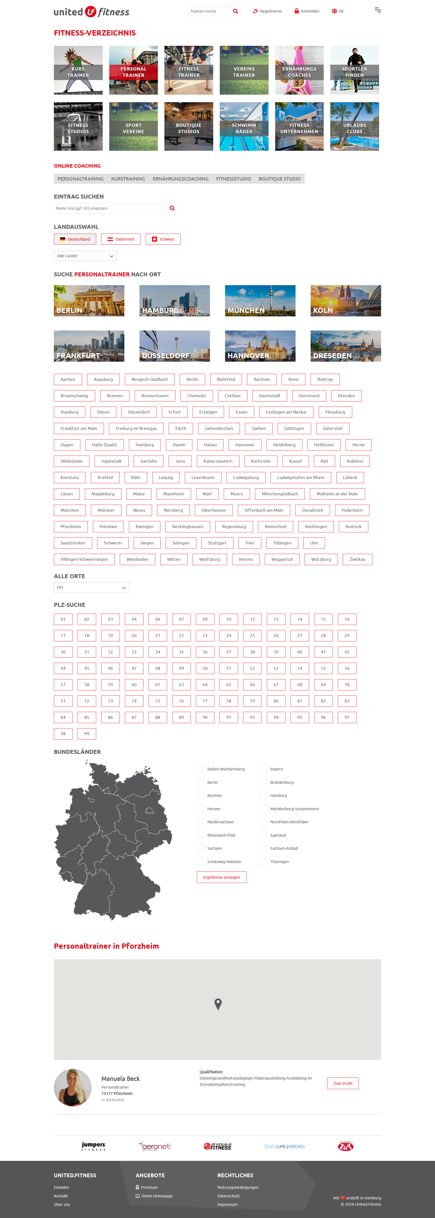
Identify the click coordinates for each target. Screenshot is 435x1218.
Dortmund (309, 395)
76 (181, 701)
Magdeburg (103, 493)
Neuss (139, 510)
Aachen (68, 379)
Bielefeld (226, 379)
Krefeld (105, 477)
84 (63, 717)
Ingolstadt (111, 461)
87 (134, 717)
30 (63, 651)
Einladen (61, 1187)
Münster (106, 510)
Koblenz (355, 461)
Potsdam (108, 526)
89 (181, 717)
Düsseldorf (139, 412)
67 (276, 684)
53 (276, 668)
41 (323, 651)
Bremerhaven (155, 395)
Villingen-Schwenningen (84, 559)
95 (299, 717)
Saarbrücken (73, 542)
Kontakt (61, 1196)
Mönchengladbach (280, 493)
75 (157, 701)
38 (252, 651)
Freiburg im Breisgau (136, 428)
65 (228, 684)
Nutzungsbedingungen (238, 1187)
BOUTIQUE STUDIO (280, 178)
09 (205, 619)
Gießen (259, 428)
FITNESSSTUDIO (233, 178)
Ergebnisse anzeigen (221, 877)
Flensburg (335, 412)
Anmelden (310, 11)
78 (228, 701)
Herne (358, 444)
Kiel (324, 461)
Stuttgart (217, 542)
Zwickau (358, 559)
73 (110, 701)
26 (276, 635)
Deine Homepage (157, 1196)
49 (181, 668)
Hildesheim (72, 461)
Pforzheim (71, 526)
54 (299, 668)
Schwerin (113, 542)
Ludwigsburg (246, 477)
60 (134, 684)
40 (299, 651)
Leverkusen (203, 477)
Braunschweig (74, 395)
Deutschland (79, 239)
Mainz (139, 493)
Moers (237, 493)
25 (252, 635)
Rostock (353, 526)
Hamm (179, 444)
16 (347, 619)
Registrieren (271, 11)
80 (276, 701)
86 (110, 717)
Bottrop (325, 379)
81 (299, 701)
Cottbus (233, 395)
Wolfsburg (209, 559)
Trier (250, 542)
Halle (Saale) (104, 444)
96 (323, 717)
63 (181, 684)
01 (63, 619)
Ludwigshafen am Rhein (300, 477)
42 (347, 651)
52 (252, 668)
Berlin (192, 379)
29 (347, 635)
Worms (246, 559)
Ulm (314, 542)
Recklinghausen (187, 526)
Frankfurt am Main (79, 428)
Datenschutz (229, 1196)
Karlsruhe (261, 461)
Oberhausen (214, 510)
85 (86, 717)
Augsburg (103, 379)
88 (157, 717)
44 (63, 668)
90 (205, 717)
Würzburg (321, 559)
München (70, 510)
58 (86, 684)
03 (110, 619)
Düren (103, 412)
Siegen (147, 542)
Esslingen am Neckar (286, 412)
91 (228, 717)
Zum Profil (343, 1083)
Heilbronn (324, 444)
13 (276, 619)
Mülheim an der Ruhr (337, 493)
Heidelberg (284, 444)
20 (134, 635)
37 (228, 651)
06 (157, 619)
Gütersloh (333, 428)
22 (181, 635)
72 (86, 701)
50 (205, 668)
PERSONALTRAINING (81, 178)
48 (157, 668)
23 (205, 635)
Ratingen (145, 526)
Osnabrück (312, 510)
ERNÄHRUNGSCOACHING (181, 178)
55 (323, 668)
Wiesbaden (138, 559)
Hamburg (145, 444)
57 (63, 684)
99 (86, 733)
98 (63, 733)
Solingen (181, 542)
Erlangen (208, 412)
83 (347, 701)
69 (323, 684)
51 (228, 668)
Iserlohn (148, 461)
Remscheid (275, 526)
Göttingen (294, 428)
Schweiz (167, 239)
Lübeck (350, 477)
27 (299, 635)
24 (228, 635)
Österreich (125, 239)
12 (252, 619)
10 (228, 619)
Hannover (245, 444)
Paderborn (352, 510)
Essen (241, 412)
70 (347, 684)
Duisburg (70, 412)
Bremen (115, 395)
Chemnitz (196, 395)
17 (63, 635)
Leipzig (166, 477)
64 (205, 684)
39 (276, 651)
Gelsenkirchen (219, 428)
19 (110, 635)
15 (323, 619)
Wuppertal (282, 559)
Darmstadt (269, 395)
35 (181, 651)
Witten (174, 559)
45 (86, 668)
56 (347, 668)
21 (157, 635)
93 (252, 717)
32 (110, 651)
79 (252, 701)
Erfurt (175, 412)
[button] (218, 1004)
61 (157, 684)
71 (63, 701)
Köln (135, 477)
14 (299, 619)
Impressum (227, 1204)
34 (157, 651)
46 (110, 668)
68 (299, 684)
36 (205, 651)
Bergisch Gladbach (150, 379)
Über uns (62, 1204)
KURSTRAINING (128, 178)
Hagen (67, 444)
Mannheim (173, 493)
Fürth (180, 428)
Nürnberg (173, 510)
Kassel (295, 461)
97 (347, 717)
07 (181, 619)
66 (252, 684)
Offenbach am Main (264, 510)
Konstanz (70, 477)
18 (86, 635)
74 (134, 701)
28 (323, 635)
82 (323, 701)
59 (110, 684)
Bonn (293, 379)
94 (276, 717)
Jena (180, 461)
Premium (149, 1187)
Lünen (67, 493)
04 (134, 619)
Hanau (210, 444)
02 (86, 619)
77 (205, 701)
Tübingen (282, 542)
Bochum (262, 379)
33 (134, 651)
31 (86, 651)
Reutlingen (316, 526)
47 (134, 668)
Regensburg (234, 526)
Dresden (346, 395)
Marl (207, 493)
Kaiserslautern (218, 461)
